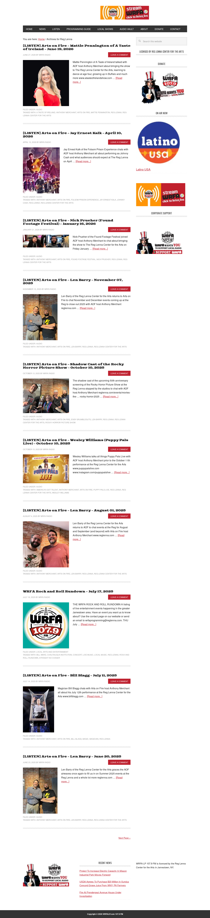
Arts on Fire (83, 112)
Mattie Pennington (100, 112)
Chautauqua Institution (59, 654)
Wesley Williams (60, 492)
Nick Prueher (104, 259)
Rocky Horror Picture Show (60, 422)
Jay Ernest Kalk (108, 199)
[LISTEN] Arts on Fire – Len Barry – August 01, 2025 (74, 510)
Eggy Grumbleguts (81, 419)
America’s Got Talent (47, 489)
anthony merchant (66, 112)
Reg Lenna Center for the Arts (57, 202)
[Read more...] (83, 161)
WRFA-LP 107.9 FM (54, 12)
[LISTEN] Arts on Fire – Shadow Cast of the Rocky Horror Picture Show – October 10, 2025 (73, 366)
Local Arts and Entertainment (52, 651)
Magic (86, 738)
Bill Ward (41, 654)
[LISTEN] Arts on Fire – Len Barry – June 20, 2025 (72, 756)
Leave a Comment (119, 54)
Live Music (88, 654)
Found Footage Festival (83, 259)
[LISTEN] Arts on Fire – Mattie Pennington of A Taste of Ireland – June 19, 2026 (77, 47)
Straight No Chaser (49, 657)
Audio (39, 109)
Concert (77, 654)
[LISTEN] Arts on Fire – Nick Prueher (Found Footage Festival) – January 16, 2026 (68, 222)
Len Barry (76, 346)
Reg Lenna (116, 112)
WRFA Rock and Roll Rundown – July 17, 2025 (68, 591)
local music (100, 654)
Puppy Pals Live (101, 489)
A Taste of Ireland (45, 112)
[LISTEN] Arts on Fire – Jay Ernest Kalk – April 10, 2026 (72, 134)
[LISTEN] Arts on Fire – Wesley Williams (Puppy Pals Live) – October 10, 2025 (75, 441)
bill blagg (76, 738)
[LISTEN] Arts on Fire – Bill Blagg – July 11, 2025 (70, 675)
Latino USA (143, 169)
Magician (94, 738)
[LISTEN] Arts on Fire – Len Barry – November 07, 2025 (73, 281)
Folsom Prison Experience (85, 199)
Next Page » (125, 837)
